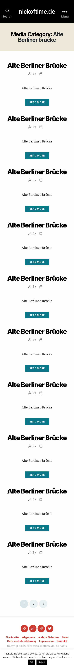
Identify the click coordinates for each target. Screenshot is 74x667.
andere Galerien (48, 637)
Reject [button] (42, 662)
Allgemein (28, 637)
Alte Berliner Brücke (37, 65)
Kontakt (62, 641)
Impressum (46, 641)
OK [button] (31, 662)
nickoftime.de (37, 12)
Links (65, 637)
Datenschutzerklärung (21, 641)
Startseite (12, 637)
